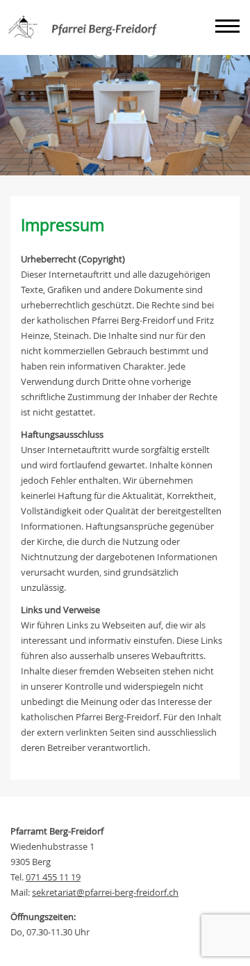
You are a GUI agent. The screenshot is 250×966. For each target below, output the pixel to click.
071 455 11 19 (53, 877)
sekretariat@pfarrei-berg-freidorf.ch (105, 892)
